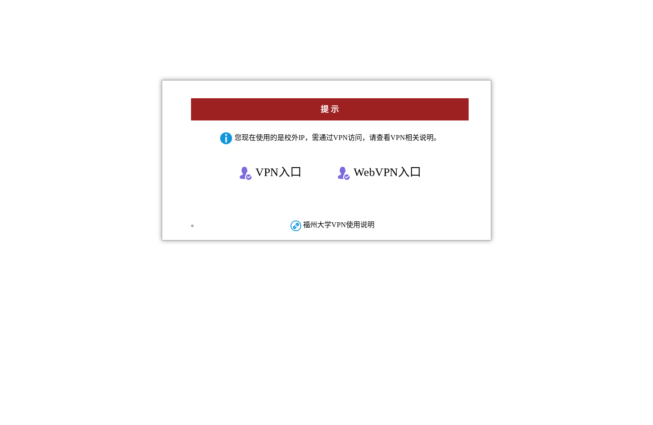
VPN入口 (277, 172)
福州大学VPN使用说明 (337, 225)
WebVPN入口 (385, 172)
